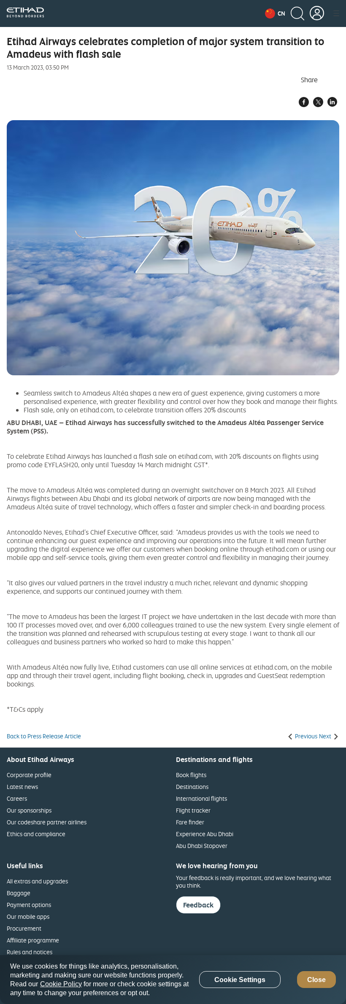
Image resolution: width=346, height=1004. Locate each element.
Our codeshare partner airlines (46, 822)
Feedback (198, 905)
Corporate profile (29, 775)
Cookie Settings (239, 979)
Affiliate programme (33, 940)
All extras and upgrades (37, 881)
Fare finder (190, 822)
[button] (275, 13)
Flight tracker (193, 810)
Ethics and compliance (36, 834)
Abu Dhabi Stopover (201, 846)
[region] (173, 979)
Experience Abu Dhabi (204, 834)
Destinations (192, 787)
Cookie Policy (61, 984)
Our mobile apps (28, 916)
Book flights (191, 775)
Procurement (24, 928)
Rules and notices (29, 952)
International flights (201, 798)
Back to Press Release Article (44, 736)
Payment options (29, 905)
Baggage (18, 893)
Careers (17, 798)
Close (316, 979)
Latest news (22, 787)
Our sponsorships (29, 810)
